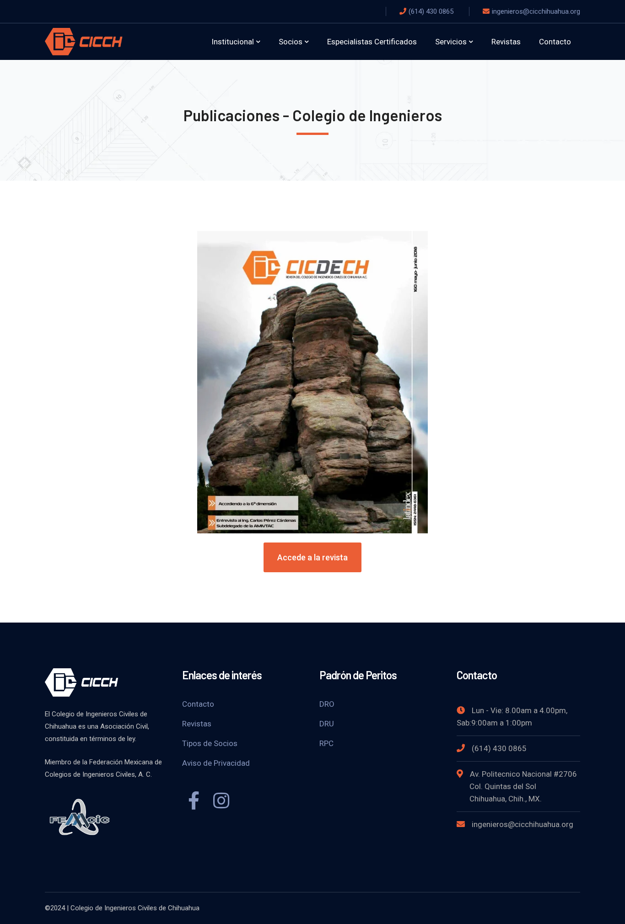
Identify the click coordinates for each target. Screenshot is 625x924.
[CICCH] (84, 41)
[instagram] (221, 801)
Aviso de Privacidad (216, 763)
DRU (326, 723)
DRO (326, 704)
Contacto (198, 704)
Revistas (196, 723)
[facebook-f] (193, 801)
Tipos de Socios (209, 743)
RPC (326, 743)
